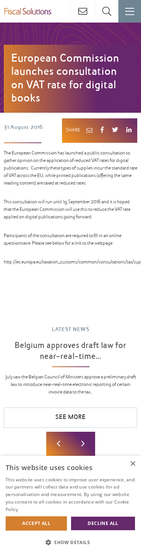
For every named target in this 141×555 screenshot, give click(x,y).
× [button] (132, 464)
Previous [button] (58, 444)
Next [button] (83, 444)
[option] (70, 381)
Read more (32, 509)
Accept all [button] (36, 523)
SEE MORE (70, 417)
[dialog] (70, 505)
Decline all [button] (103, 523)
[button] (70, 542)
